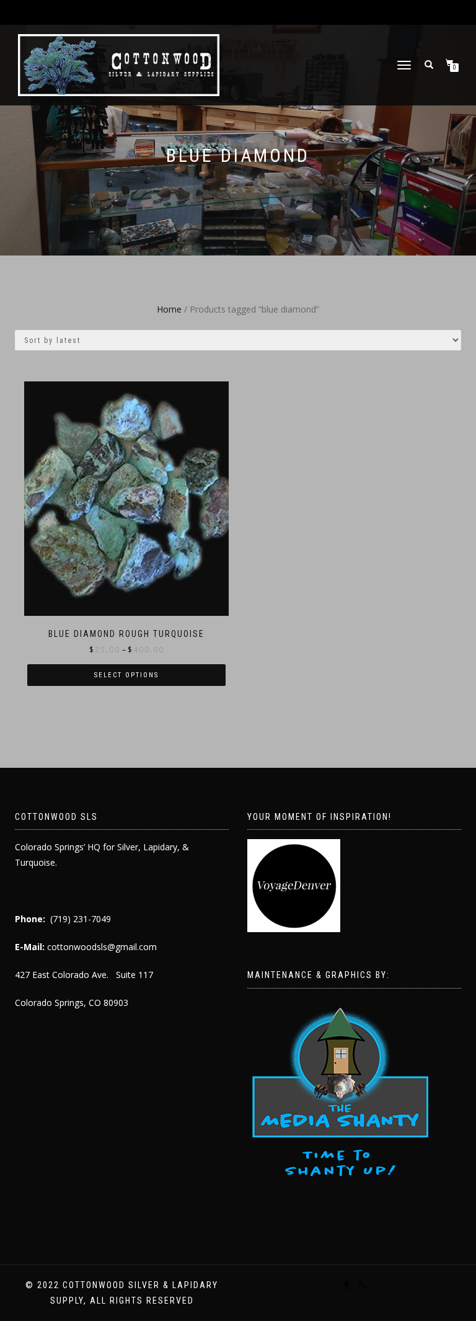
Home (169, 309)
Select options (126, 675)
